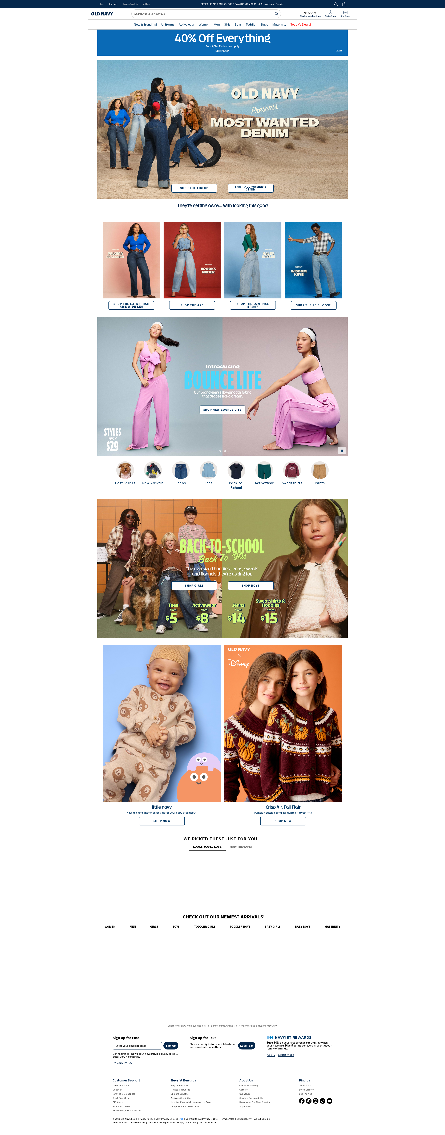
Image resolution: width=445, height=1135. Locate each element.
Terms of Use (227, 1119)
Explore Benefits (179, 1094)
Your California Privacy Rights (201, 1119)
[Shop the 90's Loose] (313, 266)
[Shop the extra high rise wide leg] (131, 266)
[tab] (207, 847)
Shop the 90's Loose (313, 305)
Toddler (251, 24)
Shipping (117, 1089)
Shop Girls (194, 585)
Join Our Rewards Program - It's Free (191, 1102)
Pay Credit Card (179, 1085)
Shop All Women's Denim (250, 188)
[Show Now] (222, 386)
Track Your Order (121, 1098)
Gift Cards (118, 1102)
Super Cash (245, 1106)
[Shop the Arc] (192, 266)
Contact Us (305, 1085)
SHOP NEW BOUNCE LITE (222, 409)
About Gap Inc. (262, 1119)
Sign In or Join (266, 4)
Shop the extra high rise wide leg (131, 305)
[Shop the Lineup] (222, 128)
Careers (243, 1089)
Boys (238, 24)
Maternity (279, 24)
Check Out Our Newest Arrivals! (224, 916)
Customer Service (122, 1085)
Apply (271, 1054)
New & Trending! (145, 24)
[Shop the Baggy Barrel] (252, 266)
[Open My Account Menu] (336, 4)
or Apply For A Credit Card (185, 1106)
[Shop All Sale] (222, 43)
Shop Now (222, 50)
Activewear (187, 24)
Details (279, 4)
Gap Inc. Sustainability (251, 1098)
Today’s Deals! (300, 24)
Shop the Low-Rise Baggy (253, 305)
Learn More (286, 1054)
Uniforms (168, 24)
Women (204, 24)
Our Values (244, 1094)
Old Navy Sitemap (248, 1085)
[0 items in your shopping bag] (343, 4)
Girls (227, 24)
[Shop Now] (222, 568)
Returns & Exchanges (124, 1094)
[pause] (342, 450)
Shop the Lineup (194, 188)
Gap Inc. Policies (207, 1122)
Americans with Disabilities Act (129, 1122)
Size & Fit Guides (121, 1106)
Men (217, 24)
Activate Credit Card (181, 1098)
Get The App (305, 1094)
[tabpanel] (222, 857)
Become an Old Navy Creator (254, 1102)
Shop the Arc (192, 305)
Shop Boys (251, 585)
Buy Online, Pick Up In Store (127, 1110)
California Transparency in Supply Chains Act (172, 1122)
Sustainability (244, 1119)
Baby (264, 24)
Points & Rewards (180, 1089)
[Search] (276, 14)
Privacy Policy (122, 1063)
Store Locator (306, 1089)
